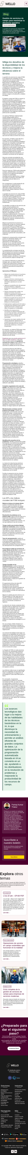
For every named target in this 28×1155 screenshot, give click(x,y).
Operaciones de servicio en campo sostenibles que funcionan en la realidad (13, 945)
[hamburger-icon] (26, 4)
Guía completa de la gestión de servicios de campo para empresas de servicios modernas (13, 992)
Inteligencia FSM (7, 986)
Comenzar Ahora (14, 1048)
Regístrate (5, 338)
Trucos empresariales (9, 25)
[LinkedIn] (12, 1151)
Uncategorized (7, 892)
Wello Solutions (11, 339)
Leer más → (6, 912)
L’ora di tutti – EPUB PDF (13, 896)
